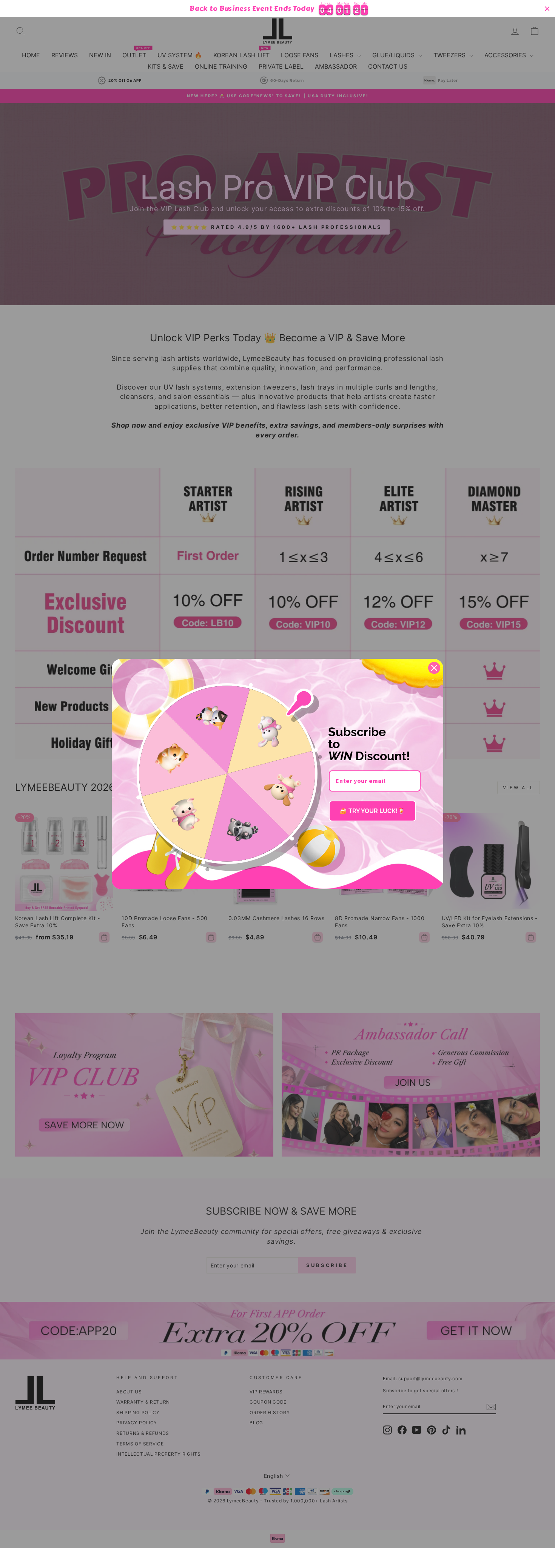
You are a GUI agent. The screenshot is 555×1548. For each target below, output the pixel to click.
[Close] (434, 668)
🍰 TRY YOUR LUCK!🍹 (372, 811)
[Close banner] (547, 8)
